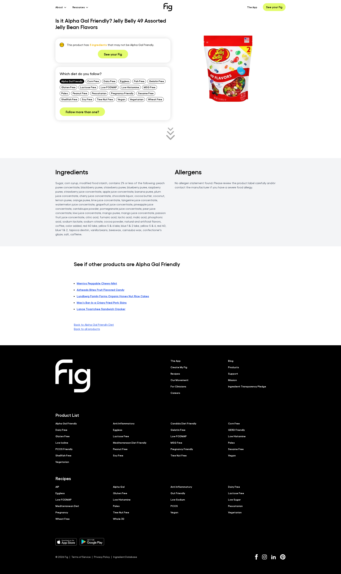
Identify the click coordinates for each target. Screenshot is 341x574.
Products (233, 367)
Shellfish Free (69, 99)
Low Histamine (130, 87)
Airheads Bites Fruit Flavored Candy (100, 289)
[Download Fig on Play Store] (92, 542)
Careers (175, 393)
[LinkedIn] (273, 557)
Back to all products (87, 328)
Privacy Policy (102, 556)
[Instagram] (264, 556)
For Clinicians (178, 386)
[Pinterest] (283, 557)
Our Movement (179, 380)
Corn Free (93, 81)
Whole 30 (118, 518)
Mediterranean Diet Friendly (129, 442)
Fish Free (139, 81)
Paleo (64, 93)
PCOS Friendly (63, 449)
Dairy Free (109, 81)
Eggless (124, 81)
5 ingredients (98, 44)
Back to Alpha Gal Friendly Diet (94, 324)
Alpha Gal (119, 486)
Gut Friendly (177, 493)
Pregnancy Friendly (122, 93)
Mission (232, 380)
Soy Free (87, 99)
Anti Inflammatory (123, 423)
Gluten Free (68, 87)
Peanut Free (80, 93)
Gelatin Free (156, 81)
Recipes (175, 373)
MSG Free (149, 87)
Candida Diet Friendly (183, 423)
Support (233, 373)
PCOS (174, 506)
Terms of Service (81, 556)
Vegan (121, 99)
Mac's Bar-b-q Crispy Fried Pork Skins (102, 302)
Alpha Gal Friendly (72, 81)
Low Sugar (234, 499)
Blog (230, 360)
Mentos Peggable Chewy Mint (97, 283)
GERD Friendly (236, 429)
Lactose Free (88, 87)
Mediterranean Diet (67, 506)
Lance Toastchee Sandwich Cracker (101, 309)
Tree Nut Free (105, 99)
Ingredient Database (125, 556)
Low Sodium (177, 499)
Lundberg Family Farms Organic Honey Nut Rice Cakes (113, 296)
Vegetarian (136, 99)
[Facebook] (256, 557)
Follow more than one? (82, 112)
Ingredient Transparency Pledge (247, 386)
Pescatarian (99, 93)
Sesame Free (146, 93)
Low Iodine (61, 442)
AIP (57, 486)
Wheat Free (155, 99)
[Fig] (168, 7)
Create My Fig (178, 367)
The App (252, 7)
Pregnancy (61, 512)
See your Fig (274, 7)
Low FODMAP (109, 87)
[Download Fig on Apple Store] (66, 542)
